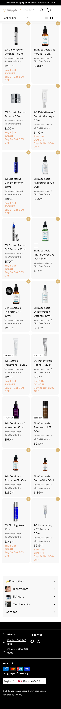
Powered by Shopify (12, 694)
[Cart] (49, 10)
